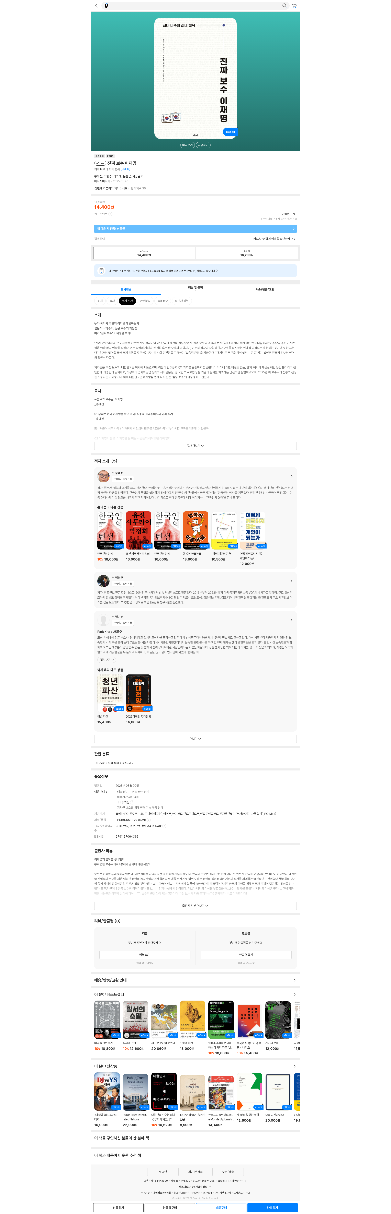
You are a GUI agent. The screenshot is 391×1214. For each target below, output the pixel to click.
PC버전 (196, 1192)
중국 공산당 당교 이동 (278, 1100)
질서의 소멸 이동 (135, 1028)
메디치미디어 (102, 181)
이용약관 (145, 1192)
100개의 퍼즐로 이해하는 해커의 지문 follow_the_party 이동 (221, 1028)
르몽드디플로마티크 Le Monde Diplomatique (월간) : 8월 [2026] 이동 (221, 1101)
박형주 (108, 176)
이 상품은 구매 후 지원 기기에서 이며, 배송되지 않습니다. (162, 270)
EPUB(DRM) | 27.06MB (131, 820)
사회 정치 (113, 763)
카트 (295, 6)
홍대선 (98, 176)
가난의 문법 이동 (278, 1028)
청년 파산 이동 (110, 701)
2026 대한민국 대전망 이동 (138, 701)
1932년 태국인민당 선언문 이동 (192, 1101)
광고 (247, 1192)
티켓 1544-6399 (180, 1180)
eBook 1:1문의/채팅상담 (230, 1180)
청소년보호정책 (182, 1192)
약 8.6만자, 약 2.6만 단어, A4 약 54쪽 (139, 826)
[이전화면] (96, 6)
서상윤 (136, 176)
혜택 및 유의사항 (144, 963)
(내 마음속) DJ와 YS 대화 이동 (107, 1099)
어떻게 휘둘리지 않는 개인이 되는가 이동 (252, 539)
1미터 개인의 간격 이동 (224, 539)
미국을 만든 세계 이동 (107, 1028)
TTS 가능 (124, 802)
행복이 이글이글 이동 (195, 538)
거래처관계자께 (223, 1192)
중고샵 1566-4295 (204, 1180)
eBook (100, 763)
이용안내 (99, 792)
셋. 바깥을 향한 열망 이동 (249, 1100)
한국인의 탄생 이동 (110, 538)
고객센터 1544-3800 (156, 1180)
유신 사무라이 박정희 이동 (138, 538)
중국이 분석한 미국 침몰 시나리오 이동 (249, 1029)
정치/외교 (128, 763)
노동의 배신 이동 (192, 1028)
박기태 (117, 176)
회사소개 (207, 1192)
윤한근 (127, 176)
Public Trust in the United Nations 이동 (135, 1100)
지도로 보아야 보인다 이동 (164, 1029)
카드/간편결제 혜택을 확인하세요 (273, 239)
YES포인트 (101, 214)
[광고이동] (284, 6)
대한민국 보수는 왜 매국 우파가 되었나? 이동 (164, 1100)
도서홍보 (238, 1192)
